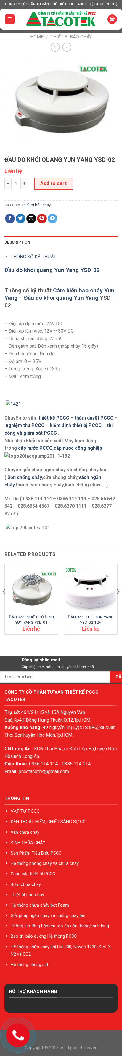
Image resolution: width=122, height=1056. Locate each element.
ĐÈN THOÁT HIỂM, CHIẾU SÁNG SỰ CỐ (48, 821)
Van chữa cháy (25, 832)
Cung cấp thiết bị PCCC (33, 873)
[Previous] (4, 603)
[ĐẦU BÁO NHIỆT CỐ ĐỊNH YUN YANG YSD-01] (31, 589)
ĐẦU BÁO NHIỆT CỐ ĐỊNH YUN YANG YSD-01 (31, 620)
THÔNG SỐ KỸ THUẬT (33, 256)
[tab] (61, 242)
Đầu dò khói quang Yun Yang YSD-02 (52, 270)
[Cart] (112, 19)
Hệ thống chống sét (29, 964)
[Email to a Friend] (31, 219)
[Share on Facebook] (10, 219)
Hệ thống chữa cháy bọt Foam (40, 905)
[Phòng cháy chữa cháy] (61, 19)
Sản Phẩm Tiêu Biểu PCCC (36, 853)
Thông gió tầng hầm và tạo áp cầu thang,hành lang (60, 925)
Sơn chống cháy (24, 477)
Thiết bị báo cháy (71, 37)
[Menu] (10, 19)
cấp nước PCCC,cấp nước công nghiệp (60, 448)
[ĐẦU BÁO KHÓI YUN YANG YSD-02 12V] (91, 589)
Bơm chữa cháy (26, 884)
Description (17, 242)
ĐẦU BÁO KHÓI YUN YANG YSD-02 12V (91, 620)
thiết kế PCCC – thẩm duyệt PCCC (76, 418)
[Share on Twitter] (20, 219)
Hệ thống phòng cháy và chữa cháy (45, 863)
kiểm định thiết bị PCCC (76, 425)
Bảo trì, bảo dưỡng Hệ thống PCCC (44, 936)
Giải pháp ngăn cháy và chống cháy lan (48, 915)
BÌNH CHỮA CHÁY (28, 842)
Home (37, 37)
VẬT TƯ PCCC (25, 811)
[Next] (118, 603)
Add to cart (53, 183)
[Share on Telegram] (52, 219)
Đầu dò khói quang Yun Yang (61, 297)
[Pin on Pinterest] (42, 219)
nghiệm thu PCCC (26, 425)
